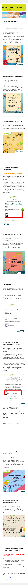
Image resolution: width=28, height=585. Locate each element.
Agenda (11, 7)
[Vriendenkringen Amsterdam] (8, 10)
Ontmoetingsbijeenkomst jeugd (12, 28)
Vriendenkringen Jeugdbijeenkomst (13, 76)
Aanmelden (19, 7)
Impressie (4, 7)
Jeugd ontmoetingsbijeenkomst (12, 121)
